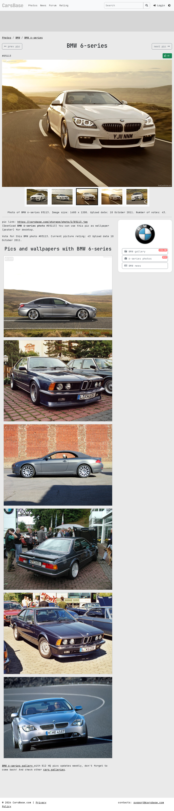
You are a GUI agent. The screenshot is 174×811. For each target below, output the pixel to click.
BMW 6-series (33, 37)
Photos (32, 5)
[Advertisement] (87, 21)
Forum (53, 5)
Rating (63, 5)
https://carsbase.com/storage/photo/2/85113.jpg (52, 221)
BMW (17, 37)
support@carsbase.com (148, 802)
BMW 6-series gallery (18, 765)
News (43, 5)
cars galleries (54, 769)
